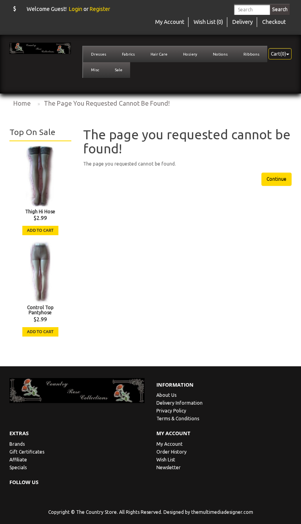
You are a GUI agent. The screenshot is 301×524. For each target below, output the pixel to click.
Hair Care (158, 54)
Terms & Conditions (177, 418)
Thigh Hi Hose (40, 211)
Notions (220, 54)
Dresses (98, 54)
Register (100, 9)
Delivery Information (179, 402)
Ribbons (251, 54)
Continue (276, 179)
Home (22, 103)
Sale (118, 70)
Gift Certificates (26, 451)
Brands (17, 444)
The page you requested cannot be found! (107, 103)
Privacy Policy (171, 410)
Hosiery (190, 54)
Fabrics (128, 54)
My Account (169, 444)
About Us (166, 395)
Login (75, 9)
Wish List (165, 459)
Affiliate (18, 459)
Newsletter (168, 467)
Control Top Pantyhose (40, 310)
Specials (18, 467)
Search (280, 9)
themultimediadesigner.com (222, 512)
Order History (171, 451)
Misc (95, 70)
